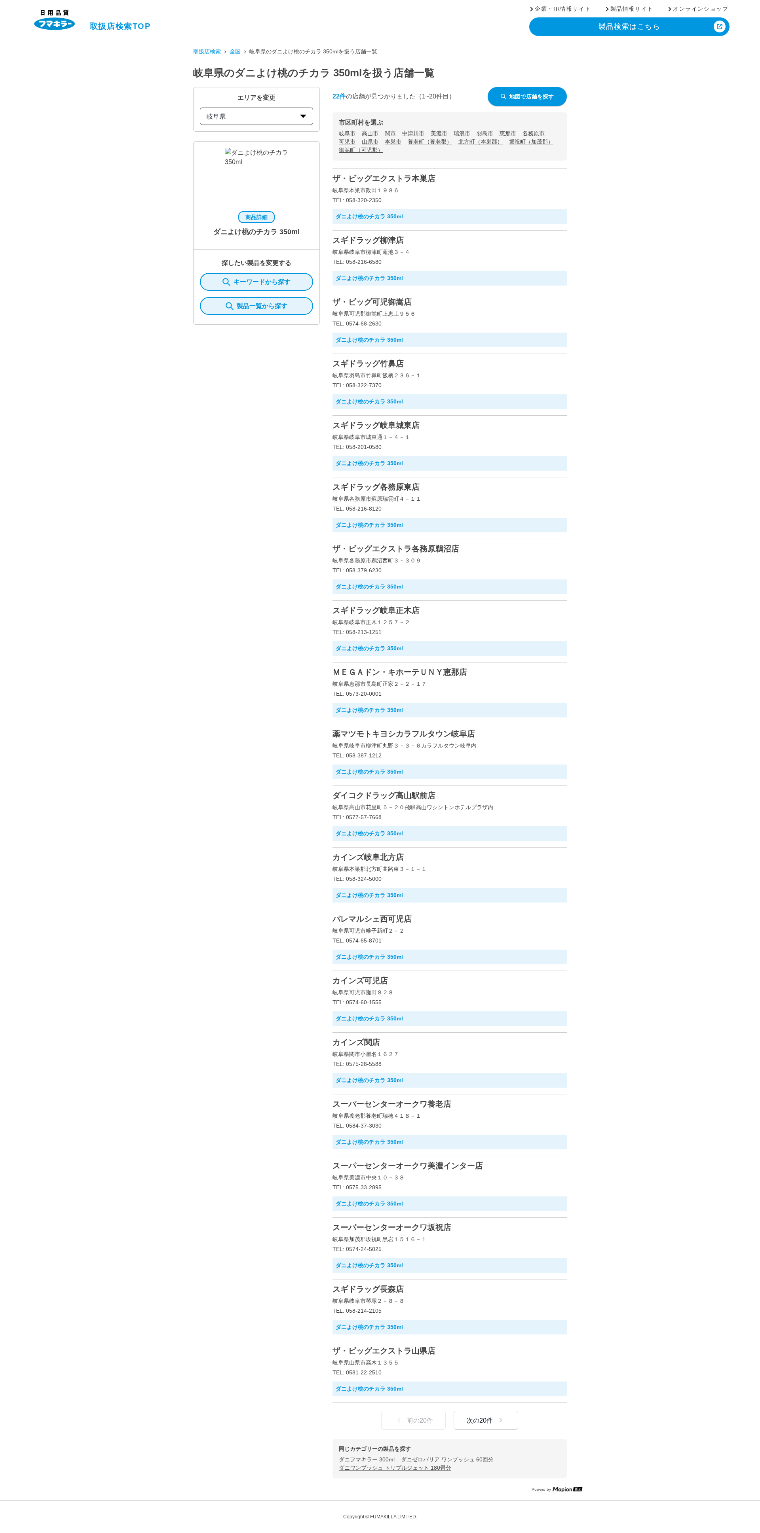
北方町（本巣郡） (480, 141)
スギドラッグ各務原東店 (376, 487)
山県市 (370, 141)
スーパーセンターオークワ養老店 (391, 1104)
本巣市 (393, 141)
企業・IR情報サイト (563, 9)
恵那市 (508, 133)
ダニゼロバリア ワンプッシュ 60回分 (447, 1459)
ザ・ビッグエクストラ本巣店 (383, 178)
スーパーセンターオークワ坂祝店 (391, 1227)
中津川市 (413, 133)
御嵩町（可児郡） (361, 150)
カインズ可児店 (360, 980)
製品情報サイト (632, 9)
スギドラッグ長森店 (368, 1289)
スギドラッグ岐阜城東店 (376, 425)
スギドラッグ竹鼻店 (368, 363)
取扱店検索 (207, 51)
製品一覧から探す (262, 306)
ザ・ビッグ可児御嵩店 (372, 301)
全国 (235, 51)
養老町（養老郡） (430, 141)
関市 (390, 133)
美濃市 (439, 133)
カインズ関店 (356, 1042)
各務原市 (533, 133)
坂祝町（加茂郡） (531, 141)
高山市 (370, 133)
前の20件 (420, 1420)
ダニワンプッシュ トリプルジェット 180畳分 (395, 1468)
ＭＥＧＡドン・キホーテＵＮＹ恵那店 (399, 672)
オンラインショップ (700, 9)
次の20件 (480, 1420)
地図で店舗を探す (531, 96)
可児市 (347, 141)
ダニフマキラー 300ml (367, 1459)
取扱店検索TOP (120, 26)
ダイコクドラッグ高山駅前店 (383, 795)
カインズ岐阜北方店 (368, 857)
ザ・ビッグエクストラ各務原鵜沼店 (395, 548)
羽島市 (485, 133)
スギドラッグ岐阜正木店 (376, 610)
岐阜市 (347, 133)
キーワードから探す (262, 281)
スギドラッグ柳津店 (368, 240)
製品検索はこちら (629, 26)
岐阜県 (216, 116)
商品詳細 (256, 217)
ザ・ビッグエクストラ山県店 (383, 1350)
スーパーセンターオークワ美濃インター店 (407, 1165)
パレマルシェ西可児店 (372, 918)
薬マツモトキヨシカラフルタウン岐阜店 (403, 733)
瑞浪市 (462, 133)
